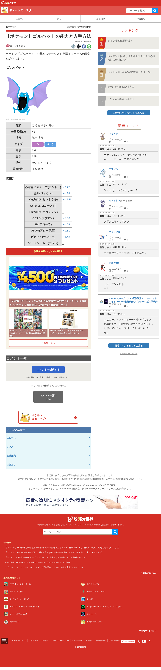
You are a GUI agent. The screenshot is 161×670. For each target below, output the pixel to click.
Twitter (138, 641)
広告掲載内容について (128, 354)
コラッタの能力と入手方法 (121, 99)
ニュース (20, 18)
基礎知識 (100, 18)
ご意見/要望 (33, 640)
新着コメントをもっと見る (129, 345)
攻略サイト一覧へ (148, 631)
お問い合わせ (114, 640)
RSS (149, 641)
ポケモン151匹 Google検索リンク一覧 (129, 72)
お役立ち (140, 18)
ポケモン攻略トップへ (39, 417)
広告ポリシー (77, 640)
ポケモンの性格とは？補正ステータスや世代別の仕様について (131, 58)
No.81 (66, 230)
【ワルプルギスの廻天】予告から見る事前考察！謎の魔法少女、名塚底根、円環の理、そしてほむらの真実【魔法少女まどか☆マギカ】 (62, 547)
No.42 (66, 187)
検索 (155, 10)
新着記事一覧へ (149, 573)
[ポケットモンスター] (8, 3)
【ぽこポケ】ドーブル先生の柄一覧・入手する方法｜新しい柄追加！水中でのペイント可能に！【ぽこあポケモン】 (54, 552)
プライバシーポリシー (60, 640)
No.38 (66, 193)
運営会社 (89, 640)
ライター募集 (129, 641)
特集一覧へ (49, 343)
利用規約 (45, 640)
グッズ (60, 18)
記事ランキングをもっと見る (129, 112)
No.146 (67, 199)
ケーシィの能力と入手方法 (121, 86)
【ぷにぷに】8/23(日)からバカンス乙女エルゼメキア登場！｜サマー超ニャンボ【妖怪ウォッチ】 (46, 557)
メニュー (4, 642)
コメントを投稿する (48, 369)
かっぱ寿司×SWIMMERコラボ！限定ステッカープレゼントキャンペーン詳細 (37, 562)
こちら (54, 377)
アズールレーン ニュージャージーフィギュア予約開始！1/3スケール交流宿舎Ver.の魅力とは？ (45, 567)
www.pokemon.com (18, 119)
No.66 (66, 218)
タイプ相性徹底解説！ (120, 40)
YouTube (144, 641)
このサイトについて (18, 640)
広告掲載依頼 (101, 640)
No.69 (66, 224)
